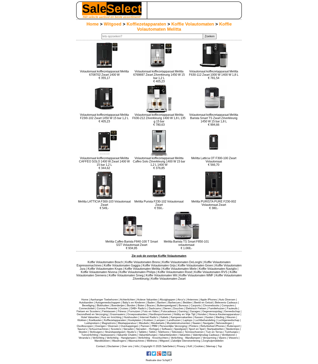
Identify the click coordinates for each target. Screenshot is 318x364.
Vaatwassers (107, 334)
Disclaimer (113, 346)
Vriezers (233, 337)
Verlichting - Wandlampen (185, 337)
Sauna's (82, 328)
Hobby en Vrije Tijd (184, 314)
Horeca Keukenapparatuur (224, 314)
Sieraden (128, 328)
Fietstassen (109, 311)
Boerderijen (118, 305)
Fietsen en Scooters (88, 311)
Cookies (199, 346)
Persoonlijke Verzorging (173, 325)
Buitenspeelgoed (166, 305)
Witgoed (112, 23)
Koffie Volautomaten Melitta (143, 268)
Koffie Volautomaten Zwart (168, 278)
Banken (161, 302)
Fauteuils (232, 308)
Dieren (167, 308)
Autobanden (86, 302)
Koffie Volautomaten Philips (137, 272)
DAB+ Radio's (138, 308)
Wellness (152, 340)
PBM (154, 325)
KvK (190, 346)
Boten (141, 305)
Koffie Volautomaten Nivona (99, 272)
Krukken (148, 320)
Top (220, 346)
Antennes (192, 299)
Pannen (145, 325)
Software (167, 328)
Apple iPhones (208, 299)
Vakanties (184, 334)
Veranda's (84, 337)
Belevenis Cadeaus (226, 302)
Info (137, 346)
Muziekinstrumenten (178, 323)
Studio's (131, 331)
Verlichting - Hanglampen (121, 337)
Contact (100, 346)
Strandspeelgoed (115, 331)
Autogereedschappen (107, 302)
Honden (202, 314)
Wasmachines (136, 340)
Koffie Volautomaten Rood (175, 272)
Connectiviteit (87, 308)
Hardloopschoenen (160, 314)
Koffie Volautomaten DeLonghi (182, 262)
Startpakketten (215, 328)
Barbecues (174, 302)
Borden (131, 305)
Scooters (116, 328)
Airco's (181, 299)
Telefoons (163, 331)
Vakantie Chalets (127, 334)
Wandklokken (102, 340)
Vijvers (222, 337)
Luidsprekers (92, 323)
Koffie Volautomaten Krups (105, 268)
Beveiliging (88, 305)
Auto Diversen (227, 299)
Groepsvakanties (137, 314)
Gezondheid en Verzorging (92, 314)
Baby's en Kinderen (134, 302)
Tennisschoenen (194, 331)
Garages (195, 311)
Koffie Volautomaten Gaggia (122, 265)
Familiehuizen (217, 308)
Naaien (196, 323)
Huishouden (131, 317)
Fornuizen (134, 311)
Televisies (177, 331)
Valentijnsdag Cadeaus (206, 334)
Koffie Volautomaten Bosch (106, 262)
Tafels (152, 331)
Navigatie (208, 323)
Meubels (144, 323)
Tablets (142, 331)
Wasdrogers (119, 340)
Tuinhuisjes (231, 331)
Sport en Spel (197, 328)
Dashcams (155, 308)
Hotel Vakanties (90, 317)
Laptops (187, 320)
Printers (193, 325)
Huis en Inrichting (111, 317)
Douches (178, 308)
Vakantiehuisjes (148, 334)
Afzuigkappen (167, 299)
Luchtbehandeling (205, 320)
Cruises (123, 308)
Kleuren (231, 317)
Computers (228, 305)
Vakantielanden (168, 334)
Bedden (187, 302)
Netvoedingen (224, 323)
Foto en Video (150, 311)
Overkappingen (129, 325)
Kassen (199, 317)
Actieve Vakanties (147, 299)
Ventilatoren (228, 334)
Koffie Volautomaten (192, 23)
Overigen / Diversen (106, 325)
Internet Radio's (149, 317)
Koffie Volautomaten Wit (162, 275)
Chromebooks (211, 305)
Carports (196, 305)
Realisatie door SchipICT (159, 360)
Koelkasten (95, 320)
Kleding (220, 317)
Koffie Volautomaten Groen (196, 265)
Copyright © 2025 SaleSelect (158, 346)
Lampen (160, 320)
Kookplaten (134, 320)
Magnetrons (109, 323)
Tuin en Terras (214, 331)
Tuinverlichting (89, 334)
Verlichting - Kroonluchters (153, 337)
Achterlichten (127, 299)
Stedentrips (232, 328)
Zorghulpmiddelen (213, 340)
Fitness (122, 311)
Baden (151, 302)
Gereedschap (232, 311)
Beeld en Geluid (203, 302)
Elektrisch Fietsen (196, 308)
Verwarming (209, 337)
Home (92, 23)
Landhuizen (174, 320)
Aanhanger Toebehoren (104, 299)
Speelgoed (180, 328)
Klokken (82, 320)
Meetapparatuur (127, 323)
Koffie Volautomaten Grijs (159, 265)
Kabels (164, 317)
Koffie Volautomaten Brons (143, 262)
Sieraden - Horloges (147, 328)
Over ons (127, 346)
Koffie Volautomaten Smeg (126, 275)
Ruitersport (233, 325)
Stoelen (83, 331)
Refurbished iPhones (212, 325)
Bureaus (183, 305)
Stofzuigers (96, 331)
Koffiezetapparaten (146, 23)
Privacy (181, 346)
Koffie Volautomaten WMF (196, 275)
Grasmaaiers (117, 314)
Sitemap (210, 346)
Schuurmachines (99, 328)
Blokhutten (103, 305)
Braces (151, 305)
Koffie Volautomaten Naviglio (218, 268)
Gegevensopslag (212, 311)
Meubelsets (158, 323)
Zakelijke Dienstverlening (185, 340)
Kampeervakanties (181, 317)
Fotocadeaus (168, 311)
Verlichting (98, 337)
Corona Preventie (107, 308)
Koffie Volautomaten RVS (211, 272)
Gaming (183, 311)
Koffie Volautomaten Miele (179, 268)
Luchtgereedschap (228, 320)
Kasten (209, 317)
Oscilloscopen (85, 325)
